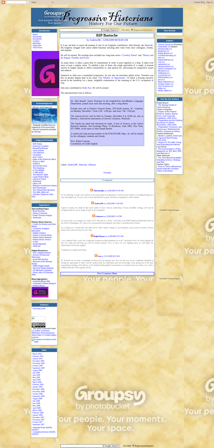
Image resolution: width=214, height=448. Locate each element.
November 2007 (38, 420)
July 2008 (36, 401)
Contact (36, 41)
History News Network (42, 237)
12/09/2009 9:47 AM (115, 236)
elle (159, 58)
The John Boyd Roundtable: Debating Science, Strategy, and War (169, 160)
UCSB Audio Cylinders (42, 270)
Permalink (107, 173)
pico (160, 80)
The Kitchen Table (40, 175)
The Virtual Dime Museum (44, 190)
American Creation (41, 146)
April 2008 (36, 408)
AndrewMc (98, 203)
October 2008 (37, 394)
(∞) (172, 44)
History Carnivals (40, 213)
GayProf (36, 164)
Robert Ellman (164, 60)
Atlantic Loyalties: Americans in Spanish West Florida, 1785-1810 (169, 138)
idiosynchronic (164, 66)
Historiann (37, 181)
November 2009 (38, 363)
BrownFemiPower (40, 148)
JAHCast (36, 246)
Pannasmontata (48, 127)
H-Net (35, 242)
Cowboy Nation (130, 55)
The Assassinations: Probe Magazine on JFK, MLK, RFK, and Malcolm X (169, 151)
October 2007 (37, 422)
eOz (160, 62)
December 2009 (38, 361)
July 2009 (36, 373)
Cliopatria (37, 155)
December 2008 (38, 389)
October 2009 (37, 366)
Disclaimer (37, 39)
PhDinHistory (163, 77)
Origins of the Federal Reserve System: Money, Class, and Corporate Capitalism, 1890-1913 (167, 115)
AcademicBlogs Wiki (41, 281)
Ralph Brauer (99, 236)
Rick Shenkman (39, 188)
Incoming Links (39, 309)
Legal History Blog (40, 177)
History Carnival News (42, 235)
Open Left (37, 183)
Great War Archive (40, 259)
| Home (114, 273)
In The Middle (38, 170)
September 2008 (38, 396)
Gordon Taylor (164, 84)
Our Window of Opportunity (112, 78)
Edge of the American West (44, 159)
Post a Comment (104, 273)
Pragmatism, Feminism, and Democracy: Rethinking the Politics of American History (169, 129)
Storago (37, 132)
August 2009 (37, 370)
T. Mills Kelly (38, 172)
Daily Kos (86, 88)
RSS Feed (37, 48)
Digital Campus (39, 233)
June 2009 (36, 375)
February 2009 (37, 384)
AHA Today (37, 144)
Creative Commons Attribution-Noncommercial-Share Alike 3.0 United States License (44, 334)
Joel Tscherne (164, 86)
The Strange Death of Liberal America (166, 106)
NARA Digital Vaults (41, 266)
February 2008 (37, 413)
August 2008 (37, 399)
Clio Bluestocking (165, 55)
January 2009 (37, 387)
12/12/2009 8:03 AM (112, 256)
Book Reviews (39, 211)
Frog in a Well (38, 161)
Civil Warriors (38, 153)
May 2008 (36, 406)
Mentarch (162, 71)
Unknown (99, 216)
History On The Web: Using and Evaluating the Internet (169, 143)
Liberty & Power (39, 179)
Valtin (160, 88)
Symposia (37, 218)
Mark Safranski (164, 82)
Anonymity (37, 37)
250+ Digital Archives (42, 253)
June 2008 (36, 403)
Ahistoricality (98, 191)
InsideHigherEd (39, 244)
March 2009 (37, 382)
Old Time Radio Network (43, 268)
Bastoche (149, 45)
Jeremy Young (164, 44)
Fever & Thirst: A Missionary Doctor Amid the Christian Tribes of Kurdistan (169, 168)
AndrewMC (73, 165)
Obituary (92, 165)
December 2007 (38, 417)
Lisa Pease (163, 75)
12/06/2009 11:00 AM (114, 203)
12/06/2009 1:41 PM (114, 216)
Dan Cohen (38, 157)
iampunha (162, 64)
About (35, 34)
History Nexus (39, 286)
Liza (99, 256)
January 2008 (37, 415)
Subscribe (37, 45)
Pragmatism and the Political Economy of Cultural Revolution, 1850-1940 (169, 122)
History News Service (42, 240)
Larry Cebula (38, 150)
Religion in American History (45, 186)
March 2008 (37, 410)
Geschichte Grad (40, 166)
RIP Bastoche (107, 35)
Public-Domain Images (42, 215)
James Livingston (165, 69)
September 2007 (38, 424)
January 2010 (37, 359)
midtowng (162, 73)
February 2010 (37, 356)
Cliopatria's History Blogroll (44, 283)
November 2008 (38, 391)
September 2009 (38, 368)
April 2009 (36, 380)
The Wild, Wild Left (41, 192)
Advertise (37, 43)
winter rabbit (163, 91)
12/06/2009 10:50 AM (115, 191)
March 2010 (37, 354)
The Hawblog (38, 168)
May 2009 (36, 377)
